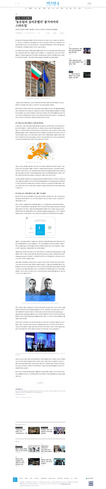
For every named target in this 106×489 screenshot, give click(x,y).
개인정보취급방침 (44, 478)
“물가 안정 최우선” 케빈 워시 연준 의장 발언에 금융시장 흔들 (75, 50)
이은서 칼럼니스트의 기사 (20, 424)
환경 (70, 8)
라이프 (79, 8)
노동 (53, 8)
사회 (66, 8)
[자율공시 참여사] (91, 483)
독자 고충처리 (36, 478)
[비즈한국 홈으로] (53, 4)
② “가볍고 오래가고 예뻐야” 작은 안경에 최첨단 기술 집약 (74, 74)
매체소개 (21, 478)
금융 (39, 8)
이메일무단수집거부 (51, 478)
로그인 (89, 3)
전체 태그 (76, 478)
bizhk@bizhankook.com (66, 483)
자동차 (62, 8)
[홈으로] (15, 479)
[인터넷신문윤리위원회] (89, 478)
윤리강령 (26, 478)
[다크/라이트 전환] (16, 3)
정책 (49, 8)
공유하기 (41, 382)
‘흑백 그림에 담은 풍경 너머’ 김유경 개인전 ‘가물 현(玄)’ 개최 (76, 62)
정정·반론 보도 (66, 478)
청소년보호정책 (60, 478)
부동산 (44, 8)
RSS (72, 478)
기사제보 (30, 478)
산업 (35, 8)
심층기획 (30, 8)
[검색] (18, 3)
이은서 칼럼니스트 (19, 33)
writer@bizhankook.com (20, 394)
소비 (57, 8)
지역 (75, 8)
